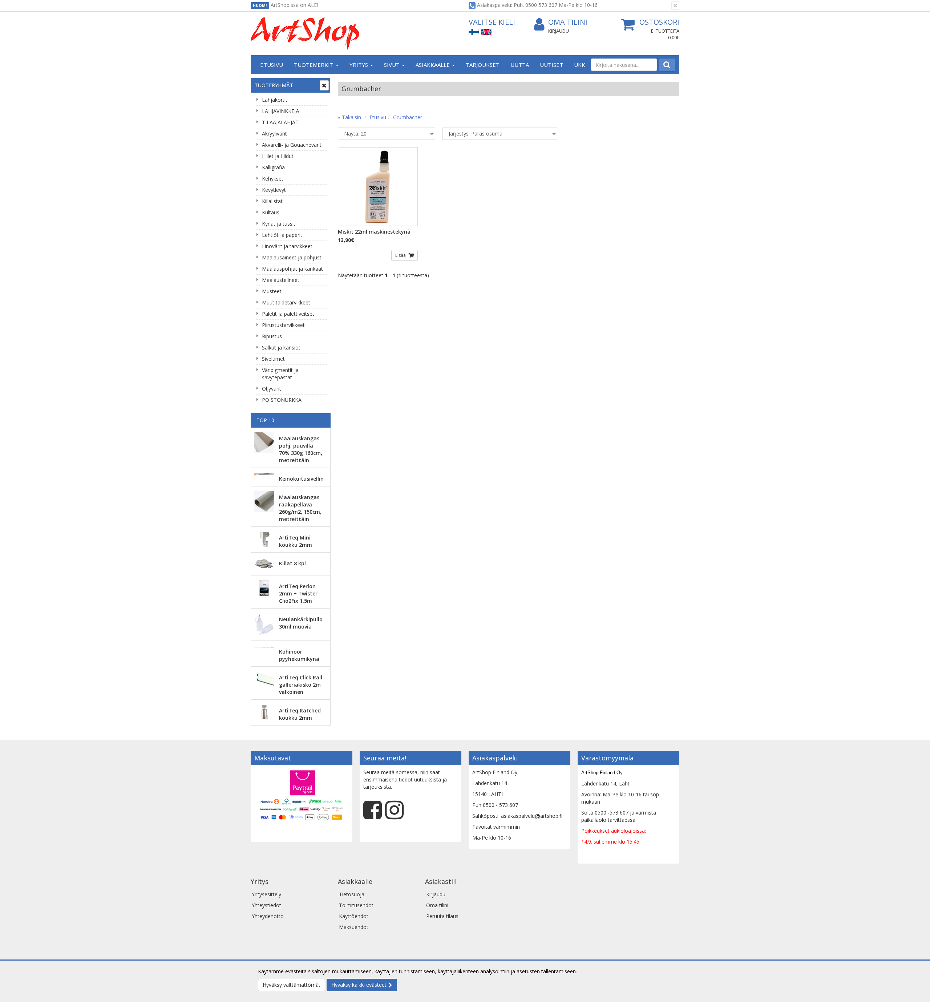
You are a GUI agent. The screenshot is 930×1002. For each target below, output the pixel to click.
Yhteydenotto (268, 916)
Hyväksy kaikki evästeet (359, 984)
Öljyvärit (271, 388)
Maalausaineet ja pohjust (292, 257)
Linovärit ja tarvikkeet (287, 246)
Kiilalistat (272, 201)
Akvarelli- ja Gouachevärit (292, 144)
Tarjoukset (483, 64)
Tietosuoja (351, 894)
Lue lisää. (589, 971)
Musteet (272, 291)
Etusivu (271, 64)
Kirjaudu (558, 31)
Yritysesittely (266, 894)
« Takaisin (349, 117)
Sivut (392, 64)
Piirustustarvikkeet (283, 325)
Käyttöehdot (353, 916)
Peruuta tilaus (442, 916)
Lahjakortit (274, 99)
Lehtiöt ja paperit (282, 234)
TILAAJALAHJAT (280, 122)
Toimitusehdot (356, 905)
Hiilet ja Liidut (278, 156)
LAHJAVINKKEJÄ (280, 111)
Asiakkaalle (433, 64)
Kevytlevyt (274, 189)
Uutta (519, 64)
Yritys (359, 64)
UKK (579, 64)
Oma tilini (567, 22)
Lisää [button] (401, 255)
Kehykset (272, 178)
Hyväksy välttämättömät (291, 984)
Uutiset (551, 64)
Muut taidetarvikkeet (286, 302)
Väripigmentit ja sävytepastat (280, 374)
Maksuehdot (353, 927)
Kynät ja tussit (278, 223)
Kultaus (270, 212)
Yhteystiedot (266, 905)
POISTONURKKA (282, 399)
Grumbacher (407, 117)
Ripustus (272, 336)
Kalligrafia (273, 167)
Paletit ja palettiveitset (288, 313)
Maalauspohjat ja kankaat (292, 268)
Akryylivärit (274, 133)
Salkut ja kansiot (281, 347)
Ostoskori (659, 22)
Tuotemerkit (314, 64)
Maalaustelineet (280, 279)
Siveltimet (273, 358)
